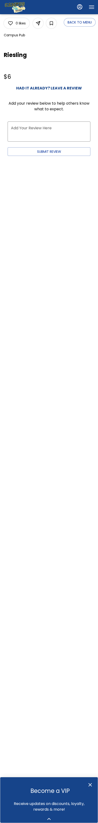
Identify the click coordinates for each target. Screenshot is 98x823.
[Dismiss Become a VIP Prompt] (90, 784)
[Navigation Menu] (91, 7)
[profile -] (80, 7)
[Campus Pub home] (25, 7)
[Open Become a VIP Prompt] (49, 819)
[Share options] (38, 23)
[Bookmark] (51, 23)
